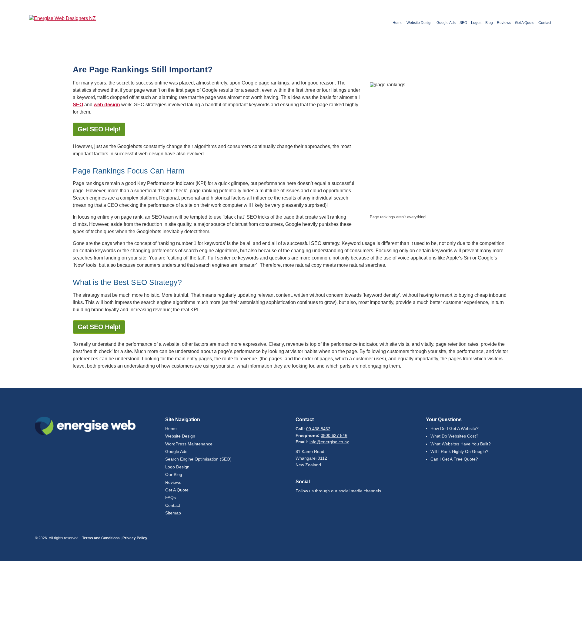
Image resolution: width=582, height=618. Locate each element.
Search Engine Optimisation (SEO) (198, 459)
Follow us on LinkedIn (318, 504)
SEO (463, 23)
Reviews (504, 23)
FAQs (170, 497)
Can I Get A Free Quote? (454, 459)
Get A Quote (524, 23)
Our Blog (173, 474)
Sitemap (173, 513)
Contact (544, 23)
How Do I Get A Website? (454, 428)
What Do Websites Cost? (454, 436)
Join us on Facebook (303, 504)
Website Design (419, 23)
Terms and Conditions (101, 538)
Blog (489, 23)
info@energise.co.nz (329, 442)
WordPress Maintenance (188, 444)
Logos (476, 23)
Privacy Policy (134, 538)
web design (107, 104)
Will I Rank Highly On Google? (459, 451)
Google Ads (446, 23)
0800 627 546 (334, 435)
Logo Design (177, 467)
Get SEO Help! (99, 129)
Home (398, 23)
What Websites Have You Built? (460, 444)
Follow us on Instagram (334, 504)
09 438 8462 (318, 429)
